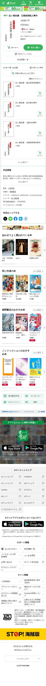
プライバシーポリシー (9, 588)
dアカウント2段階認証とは (9, 594)
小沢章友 (23, 20)
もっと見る (37, 271)
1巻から (31, 78)
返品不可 (23, 39)
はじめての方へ (11, 549)
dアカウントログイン (9, 568)
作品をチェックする (25, 54)
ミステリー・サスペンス (19, 195)
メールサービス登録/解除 (8, 555)
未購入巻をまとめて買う (25, 73)
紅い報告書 (15, 198)
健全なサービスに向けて (32, 588)
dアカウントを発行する (23, 646)
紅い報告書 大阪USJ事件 (26, 123)
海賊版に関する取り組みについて (9, 602)
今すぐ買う (35, 47)
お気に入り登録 (37, 67)
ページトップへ (23, 659)
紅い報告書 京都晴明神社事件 (28, 142)
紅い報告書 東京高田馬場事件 (28, 83)
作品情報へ (21, 60)
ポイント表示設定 (31, 562)
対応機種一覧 (29, 549)
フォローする (28, 20)
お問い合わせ (6, 562)
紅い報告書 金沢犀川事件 (26, 103)
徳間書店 (13, 192)
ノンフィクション (36, 195)
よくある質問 (29, 555)
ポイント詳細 (26, 32)
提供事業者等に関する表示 (32, 581)
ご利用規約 (5, 581)
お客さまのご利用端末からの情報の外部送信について (32, 602)
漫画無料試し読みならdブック (10, 411)
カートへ (14, 47)
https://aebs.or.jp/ (21, 624)
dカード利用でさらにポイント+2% (30, 36)
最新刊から (39, 78)
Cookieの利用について (32, 594)
